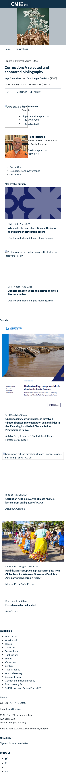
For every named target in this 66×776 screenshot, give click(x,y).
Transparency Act (14, 684)
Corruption (15, 167)
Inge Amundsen (13, 78)
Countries (10, 647)
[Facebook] (6, 763)
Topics (8, 643)
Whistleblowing (13, 673)
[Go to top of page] (61, 772)
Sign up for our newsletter (14, 743)
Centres (9, 666)
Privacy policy (12, 669)
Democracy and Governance (25, 170)
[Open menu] (4, 4)
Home (7, 48)
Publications (22, 48)
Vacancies (10, 662)
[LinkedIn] (6, 771)
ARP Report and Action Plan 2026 (23, 688)
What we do (11, 640)
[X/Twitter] (6, 758)
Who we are (11, 636)
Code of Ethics (13, 677)
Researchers (11, 651)
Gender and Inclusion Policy (20, 680)
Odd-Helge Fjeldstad (38, 78)
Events (8, 658)
